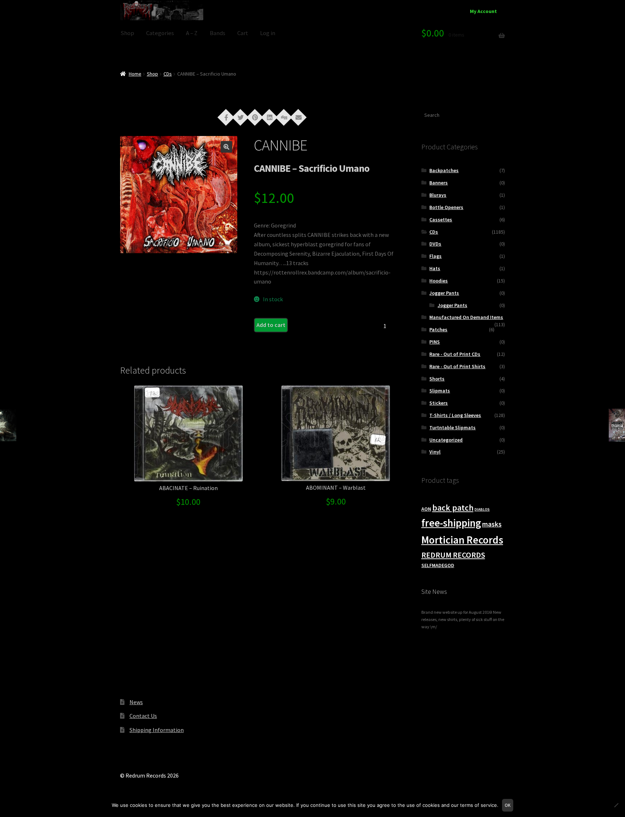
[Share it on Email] (298, 117)
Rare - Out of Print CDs (454, 354)
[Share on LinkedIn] (269, 117)
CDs (167, 74)
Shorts (437, 378)
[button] (226, 147)
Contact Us (143, 715)
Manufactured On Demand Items (466, 317)
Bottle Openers (446, 207)
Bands (217, 33)
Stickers (438, 403)
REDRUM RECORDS (453, 555)
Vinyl (435, 451)
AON (426, 509)
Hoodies (438, 280)
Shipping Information (156, 729)
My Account (483, 11)
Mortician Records (462, 539)
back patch (452, 507)
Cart (242, 33)
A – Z (191, 33)
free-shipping (451, 522)
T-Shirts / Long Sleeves (455, 415)
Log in (267, 33)
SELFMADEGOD (437, 565)
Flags (435, 256)
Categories (160, 33)
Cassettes (440, 219)
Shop (127, 33)
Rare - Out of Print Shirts (457, 366)
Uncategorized (446, 440)
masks (492, 524)
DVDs (435, 244)
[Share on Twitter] (240, 117)
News (136, 702)
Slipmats (439, 390)
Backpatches (444, 170)
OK (508, 805)
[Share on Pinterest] (255, 117)
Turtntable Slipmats (452, 427)
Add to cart (270, 324)
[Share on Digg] (284, 117)
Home (135, 74)
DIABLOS (482, 509)
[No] (616, 805)
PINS (434, 342)
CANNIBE (280, 145)
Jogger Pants (444, 293)
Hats (434, 268)
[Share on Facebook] (226, 117)
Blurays (437, 195)
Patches (438, 329)
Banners (438, 182)
